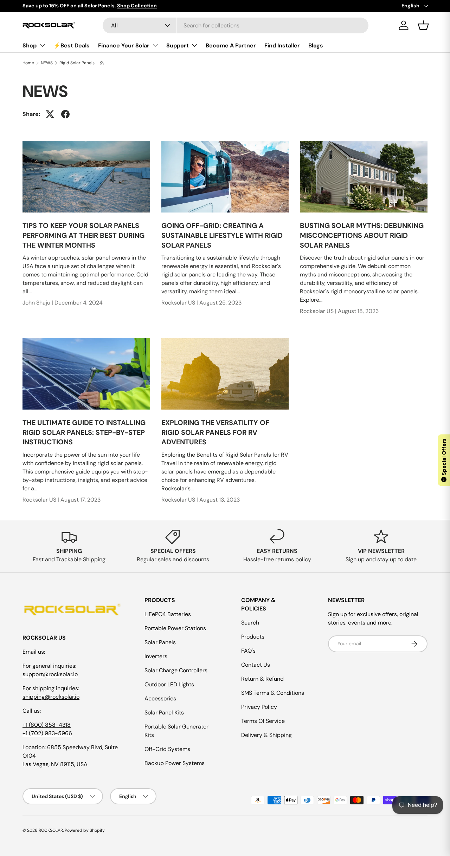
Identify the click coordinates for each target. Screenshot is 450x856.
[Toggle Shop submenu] (42, 45)
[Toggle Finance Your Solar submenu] (155, 45)
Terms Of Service (263, 721)
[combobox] (236, 25)
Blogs (315, 45)
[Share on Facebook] (65, 114)
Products (252, 636)
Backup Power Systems (174, 763)
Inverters (155, 656)
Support (177, 45)
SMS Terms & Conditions (272, 693)
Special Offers (444, 459)
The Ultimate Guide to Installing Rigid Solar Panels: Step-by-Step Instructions (84, 432)
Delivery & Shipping (266, 735)
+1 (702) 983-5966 (47, 733)
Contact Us (255, 664)
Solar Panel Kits (164, 712)
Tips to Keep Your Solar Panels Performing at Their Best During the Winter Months (83, 235)
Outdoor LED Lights (169, 684)
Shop (29, 45)
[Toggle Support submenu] (194, 45)
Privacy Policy (259, 707)
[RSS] (102, 63)
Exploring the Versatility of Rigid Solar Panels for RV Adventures (215, 432)
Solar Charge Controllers (175, 670)
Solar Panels (160, 642)
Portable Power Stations (175, 628)
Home (28, 63)
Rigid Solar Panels (77, 63)
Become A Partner (231, 45)
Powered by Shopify (85, 830)
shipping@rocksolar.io (50, 696)
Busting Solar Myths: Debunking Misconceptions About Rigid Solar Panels (362, 235)
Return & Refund (262, 678)
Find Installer (282, 45)
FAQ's (248, 650)
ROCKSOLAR (51, 830)
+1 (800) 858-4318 (46, 724)
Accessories (160, 698)
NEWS (47, 63)
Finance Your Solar (123, 45)
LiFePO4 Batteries (167, 614)
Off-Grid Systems (167, 749)
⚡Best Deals (71, 45)
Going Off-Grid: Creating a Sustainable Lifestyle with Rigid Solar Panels (222, 235)
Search (250, 622)
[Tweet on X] (50, 114)
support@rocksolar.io (50, 674)
